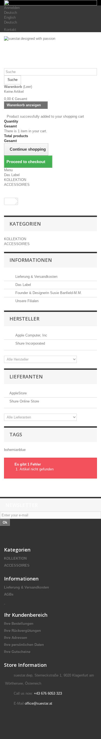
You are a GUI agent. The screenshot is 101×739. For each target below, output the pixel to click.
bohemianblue (15, 450)
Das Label (12, 175)
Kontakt (10, 30)
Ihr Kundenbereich (25, 615)
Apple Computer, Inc (30, 335)
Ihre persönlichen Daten (24, 645)
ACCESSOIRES (17, 185)
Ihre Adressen (15, 638)
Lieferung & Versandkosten (35, 277)
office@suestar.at (38, 703)
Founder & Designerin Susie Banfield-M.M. (48, 293)
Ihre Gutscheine (17, 652)
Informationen (30, 260)
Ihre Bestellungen (18, 624)
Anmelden (12, 8)
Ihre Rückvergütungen (22, 631)
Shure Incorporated (29, 343)
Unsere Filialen (26, 301)
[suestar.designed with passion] (50, 52)
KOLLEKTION (15, 180)
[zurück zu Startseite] (10, 201)
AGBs (8, 594)
